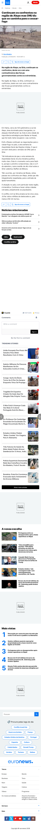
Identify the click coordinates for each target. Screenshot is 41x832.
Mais (3, 811)
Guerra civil (18, 237)
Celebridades (12, 747)
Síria (20, 8)
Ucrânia (9, 752)
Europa (4, 774)
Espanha (15, 742)
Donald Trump (28, 747)
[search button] (36, 714)
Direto (35, 2)
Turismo (21, 752)
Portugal (33, 737)
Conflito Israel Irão (20, 727)
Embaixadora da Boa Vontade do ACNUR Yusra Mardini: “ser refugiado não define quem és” (18, 215)
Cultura (26, 742)
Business (5, 778)
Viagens (4, 787)
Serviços (5, 806)
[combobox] (21, 714)
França (30, 732)
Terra (23, 778)
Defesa (32, 752)
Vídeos (4, 791)
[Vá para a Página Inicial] (7, 2)
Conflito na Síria (10, 242)
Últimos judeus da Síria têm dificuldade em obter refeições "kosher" (16, 222)
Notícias (7, 8)
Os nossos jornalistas (9, 796)
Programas (25, 791)
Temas (4, 769)
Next (3, 783)
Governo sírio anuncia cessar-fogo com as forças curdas (16, 229)
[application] (20, 37)
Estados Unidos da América (14, 737)
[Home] (2, 8)
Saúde (24, 783)
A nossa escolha (12, 528)
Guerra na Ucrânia (15, 732)
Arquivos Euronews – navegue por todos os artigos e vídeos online (29, 797)
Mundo (14, 8)
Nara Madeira (8, 54)
